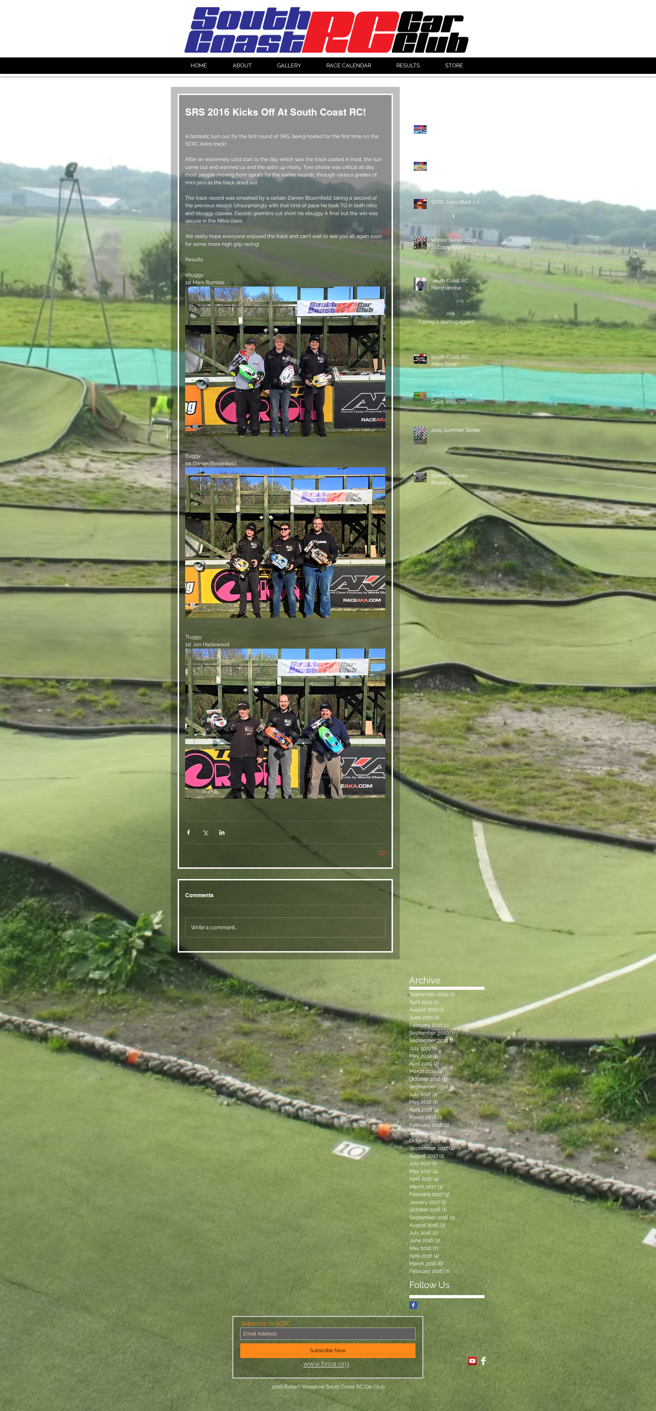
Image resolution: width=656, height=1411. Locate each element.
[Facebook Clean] (483, 1361)
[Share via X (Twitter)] (205, 832)
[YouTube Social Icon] (472, 1361)
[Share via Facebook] (188, 832)
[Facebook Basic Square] (413, 1305)
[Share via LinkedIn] (222, 832)
